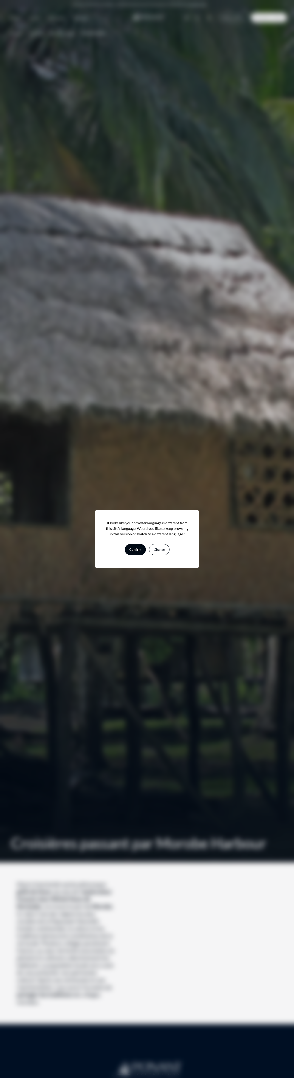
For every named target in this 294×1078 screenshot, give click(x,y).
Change (159, 549)
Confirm (135, 549)
